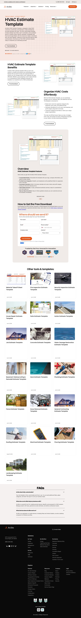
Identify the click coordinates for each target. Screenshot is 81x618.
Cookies (68, 574)
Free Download (11, 46)
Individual (30, 556)
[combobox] (42, 227)
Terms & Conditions (70, 572)
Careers (57, 572)
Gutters (54, 553)
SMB (29, 554)
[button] (26, 7)
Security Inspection (57, 557)
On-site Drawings (32, 570)
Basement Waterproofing (58, 541)
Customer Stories (49, 572)
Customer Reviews (49, 574)
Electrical (54, 545)
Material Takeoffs (32, 583)
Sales (29, 547)
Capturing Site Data (45, 543)
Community (47, 585)
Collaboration (31, 593)
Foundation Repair (56, 551)
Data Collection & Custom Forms (36, 581)
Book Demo (73, 6)
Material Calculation (45, 544)
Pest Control (55, 555)
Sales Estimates (44, 546)
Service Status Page (49, 587)
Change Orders (31, 589)
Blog (46, 570)
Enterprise (30, 552)
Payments (30, 587)
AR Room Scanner (32, 574)
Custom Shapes (31, 572)
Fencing (54, 547)
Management (31, 545)
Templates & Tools (49, 581)
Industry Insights (48, 577)
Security (57, 581)
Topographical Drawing (33, 577)
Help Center (47, 583)
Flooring (54, 549)
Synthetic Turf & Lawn (57, 559)
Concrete (54, 543)
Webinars (47, 579)
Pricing (47, 6)
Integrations (31, 595)
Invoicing (30, 591)
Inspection (30, 543)
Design (29, 541)
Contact (57, 574)
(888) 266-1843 (9, 541)
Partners (57, 577)
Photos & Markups (32, 579)
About (56, 570)
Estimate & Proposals (33, 585)
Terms (36, 241)
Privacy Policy (41, 241)
